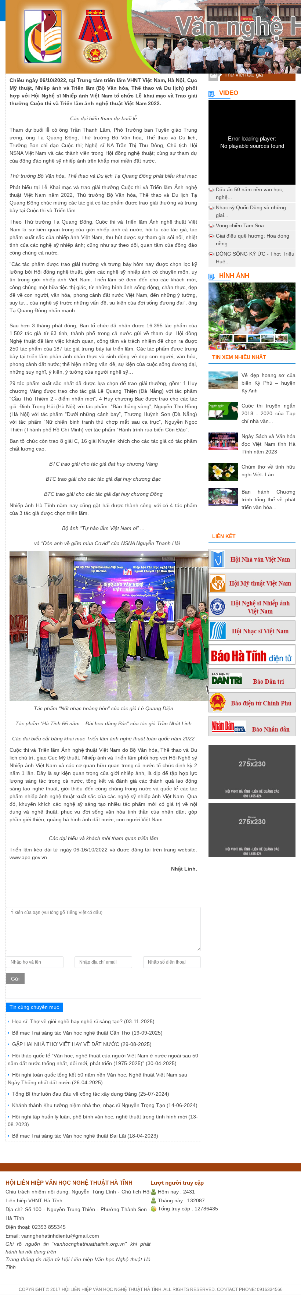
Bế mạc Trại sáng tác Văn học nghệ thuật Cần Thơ (87, 1033)
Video (228, 92)
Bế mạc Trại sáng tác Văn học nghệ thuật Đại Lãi (85, 1136)
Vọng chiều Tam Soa (240, 225)
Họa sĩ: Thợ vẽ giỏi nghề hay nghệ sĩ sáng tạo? (83, 1021)
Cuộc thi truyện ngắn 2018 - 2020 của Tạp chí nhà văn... (268, 413)
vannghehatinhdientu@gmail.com (60, 1236)
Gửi (15, 979)
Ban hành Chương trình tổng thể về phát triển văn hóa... (268, 499)
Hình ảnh (234, 275)
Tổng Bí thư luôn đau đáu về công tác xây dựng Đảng (90, 1094)
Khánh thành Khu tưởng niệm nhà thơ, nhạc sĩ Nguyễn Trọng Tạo (104, 1105)
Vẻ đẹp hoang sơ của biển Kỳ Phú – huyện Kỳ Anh (268, 383)
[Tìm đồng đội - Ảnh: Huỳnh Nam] (251, 319)
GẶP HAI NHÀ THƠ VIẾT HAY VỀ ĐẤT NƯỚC (82, 1044)
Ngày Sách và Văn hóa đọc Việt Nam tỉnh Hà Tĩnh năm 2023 (268, 444)
